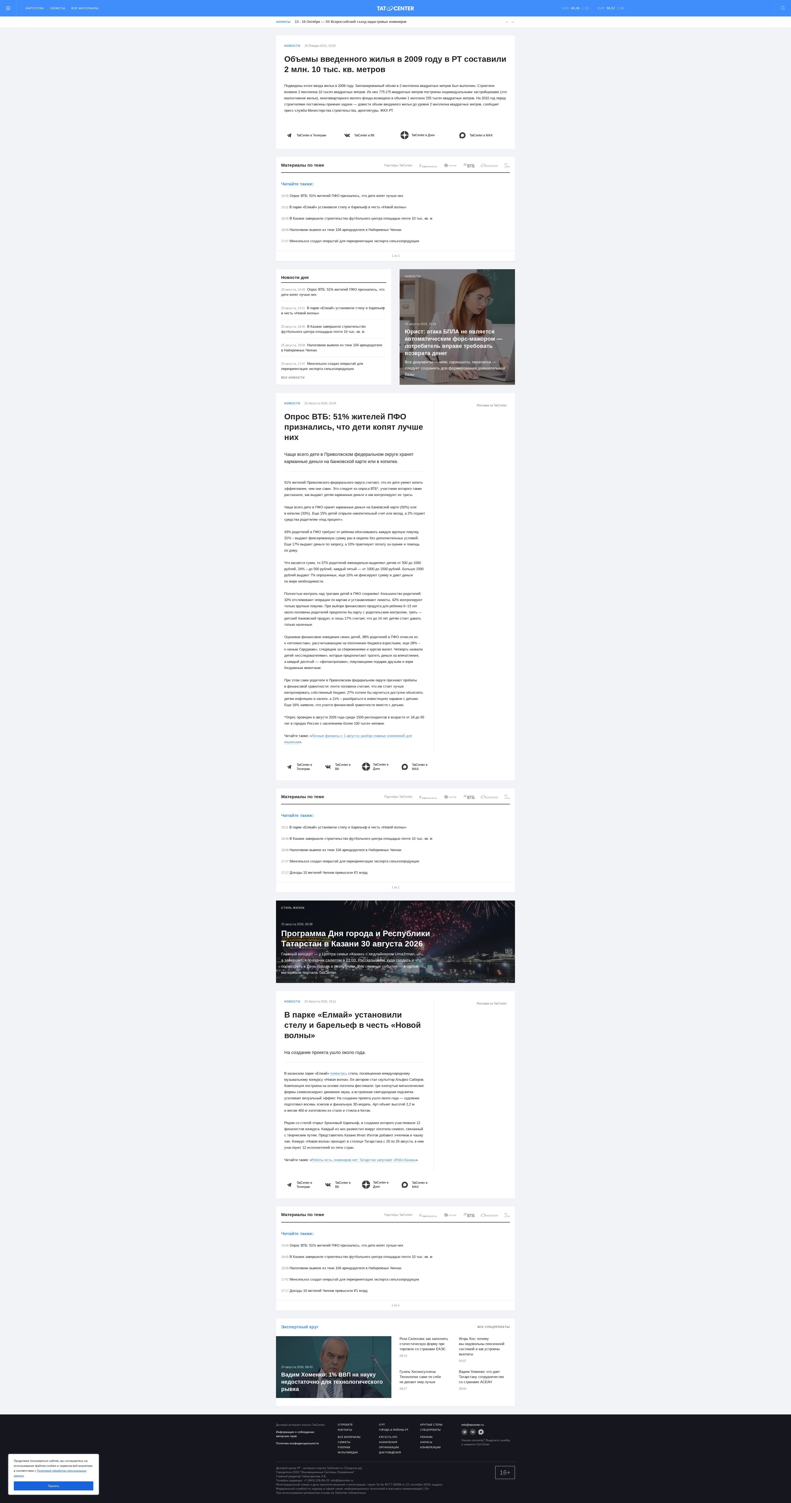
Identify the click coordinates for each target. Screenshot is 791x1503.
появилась (338, 1073)
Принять (53, 1486)
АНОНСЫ (426, 1442)
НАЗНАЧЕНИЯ (388, 1442)
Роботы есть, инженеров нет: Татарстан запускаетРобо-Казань (363, 1160)
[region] (53, 1474)
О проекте (345, 1424)
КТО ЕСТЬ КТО (388, 1437)
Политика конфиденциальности (297, 1443)
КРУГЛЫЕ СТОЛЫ (431, 1424)
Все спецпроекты (493, 1327)
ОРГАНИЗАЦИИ (389, 1447)
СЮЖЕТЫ (344, 1442)
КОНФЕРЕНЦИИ (430, 1447)
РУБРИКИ (344, 1447)
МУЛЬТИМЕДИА (348, 1452)
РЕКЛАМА (426, 1437)
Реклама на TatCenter (492, 405)
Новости (292, 45)
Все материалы (84, 8)
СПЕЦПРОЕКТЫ (430, 1429)
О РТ (382, 1424)
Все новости (293, 377)
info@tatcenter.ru (472, 1424)
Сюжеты (57, 8)
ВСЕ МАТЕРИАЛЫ (349, 1437)
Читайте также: (297, 183)
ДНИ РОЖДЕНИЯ (390, 1452)
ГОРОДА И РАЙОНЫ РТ (393, 1429)
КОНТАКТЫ (345, 1429)
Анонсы (283, 21)
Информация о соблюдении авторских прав (295, 1434)
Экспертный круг (299, 1326)
